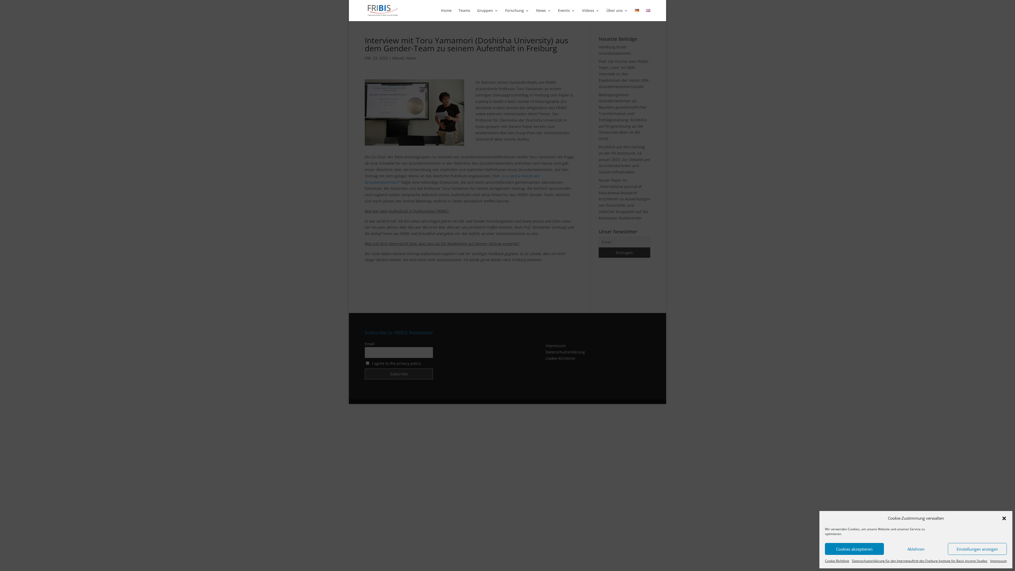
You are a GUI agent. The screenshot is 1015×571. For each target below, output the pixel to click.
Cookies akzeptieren (854, 549)
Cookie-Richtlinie (837, 561)
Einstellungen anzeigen (977, 549)
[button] (1004, 518)
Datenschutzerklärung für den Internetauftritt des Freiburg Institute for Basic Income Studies (920, 561)
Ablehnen (916, 549)
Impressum (998, 561)
